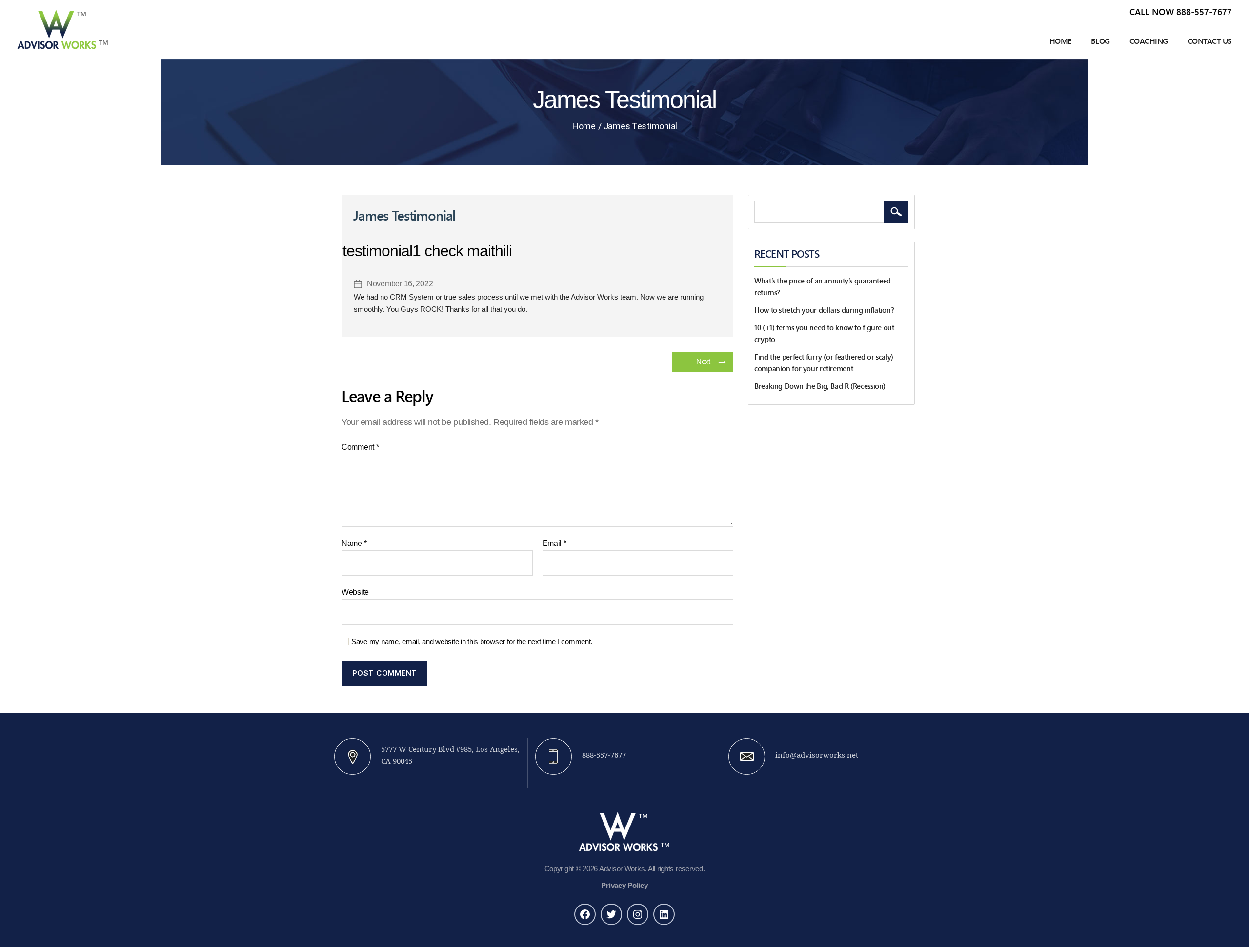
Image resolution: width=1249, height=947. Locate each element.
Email (554, 543)
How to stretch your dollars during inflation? (824, 310)
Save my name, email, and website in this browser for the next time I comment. (471, 641)
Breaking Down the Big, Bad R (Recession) (820, 386)
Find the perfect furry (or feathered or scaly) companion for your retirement (824, 363)
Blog (1100, 41)
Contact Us (1210, 41)
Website (355, 592)
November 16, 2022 (400, 284)
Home (1060, 41)
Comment (360, 447)
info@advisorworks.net (816, 755)
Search (896, 212)
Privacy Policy (624, 885)
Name (354, 543)
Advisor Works (622, 869)
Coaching (1148, 41)
